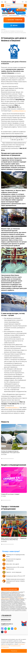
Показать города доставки (10, 589)
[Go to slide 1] (1, 458)
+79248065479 (6, 615)
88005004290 (6, 619)
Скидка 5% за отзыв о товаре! (10, 494)
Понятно (14, 651)
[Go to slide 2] (2, 458)
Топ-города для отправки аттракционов (12, 31)
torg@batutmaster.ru (7, 624)
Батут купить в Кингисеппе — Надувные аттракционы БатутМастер (13, 538)
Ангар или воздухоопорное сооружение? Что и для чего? (10, 451)
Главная (3, 29)
